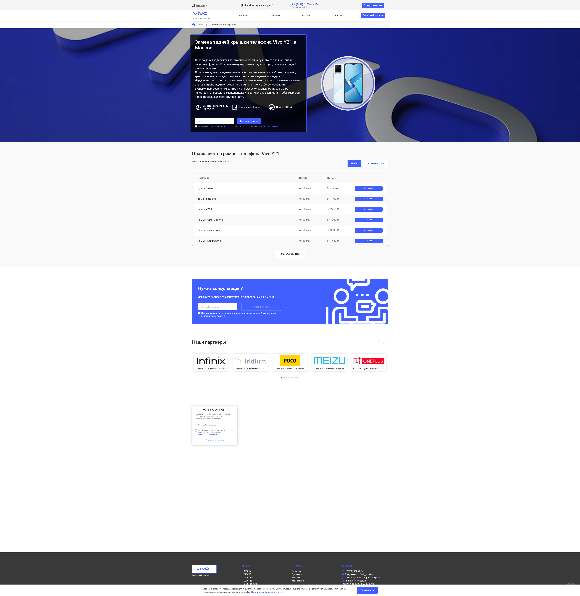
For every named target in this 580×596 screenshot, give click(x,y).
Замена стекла (206, 198)
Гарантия (275, 15)
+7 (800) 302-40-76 (305, 4)
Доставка (306, 15)
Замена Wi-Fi (205, 209)
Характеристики (376, 163)
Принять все (367, 590)
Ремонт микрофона (209, 240)
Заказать (368, 188)
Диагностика (205, 188)
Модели (243, 15)
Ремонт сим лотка (208, 230)
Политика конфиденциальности (267, 592)
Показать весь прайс (290, 254)
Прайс (354, 163)
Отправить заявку (249, 121)
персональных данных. (268, 126)
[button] (379, 341)
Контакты (339, 15)
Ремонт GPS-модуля (210, 219)
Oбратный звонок (373, 15)
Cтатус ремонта (373, 5)
